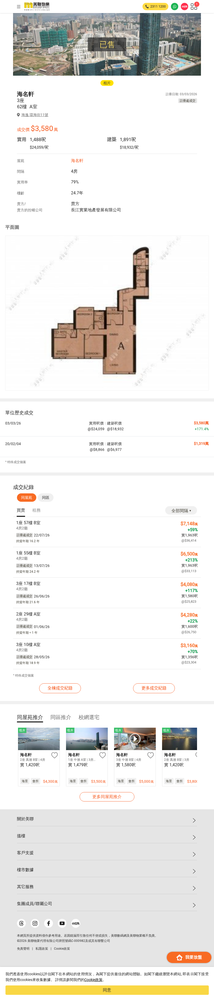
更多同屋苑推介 (107, 796)
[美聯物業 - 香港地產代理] (36, 6)
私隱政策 (41, 948)
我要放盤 (193, 957)
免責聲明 (23, 948)
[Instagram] (35, 923)
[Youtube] (62, 923)
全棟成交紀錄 (60, 688)
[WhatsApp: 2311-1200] (174, 6)
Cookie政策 (93, 980)
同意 (107, 990)
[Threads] (21, 923)
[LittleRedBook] (75, 923)
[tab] (21, 510)
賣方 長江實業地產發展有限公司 (96, 206)
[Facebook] (48, 923)
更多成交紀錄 (154, 688)
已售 (107, 44)
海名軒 (77, 160)
